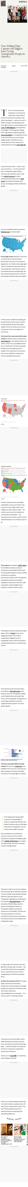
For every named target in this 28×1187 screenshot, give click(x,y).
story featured (5, 341)
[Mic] (3, 3)
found (13, 633)
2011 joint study (15, 691)
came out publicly (6, 135)
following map (5, 232)
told (11, 1055)
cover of (3, 127)
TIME (14, 1055)
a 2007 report (22, 565)
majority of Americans (11, 841)
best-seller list (21, 145)
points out (18, 766)
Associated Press (15, 901)
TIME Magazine (10, 127)
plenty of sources (9, 176)
